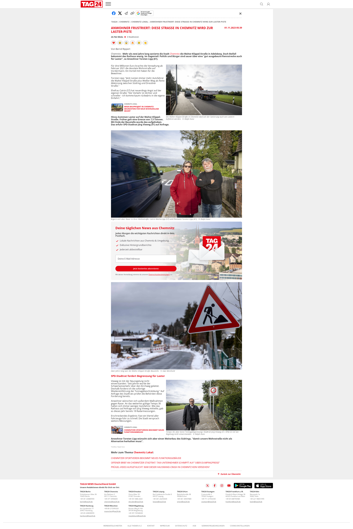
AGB (194, 526)
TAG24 (114, 22)
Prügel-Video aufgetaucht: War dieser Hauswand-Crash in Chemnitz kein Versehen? (160, 467)
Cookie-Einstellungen (240, 526)
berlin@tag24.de (86, 501)
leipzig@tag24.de (159, 501)
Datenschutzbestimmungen (159, 274)
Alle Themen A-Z (135, 526)
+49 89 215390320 (111, 508)
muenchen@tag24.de (112, 511)
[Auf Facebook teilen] (114, 13)
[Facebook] (214, 485)
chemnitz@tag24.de (112, 501)
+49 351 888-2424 (135, 499)
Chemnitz (124, 22)
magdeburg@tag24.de (137, 516)
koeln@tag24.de (256, 501)
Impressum (165, 526)
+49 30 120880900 (87, 499)
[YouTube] (229, 485)
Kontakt (151, 526)
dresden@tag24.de (136, 501)
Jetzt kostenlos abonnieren (146, 268)
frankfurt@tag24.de (233, 501)
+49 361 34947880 (184, 499)
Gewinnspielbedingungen (213, 526)
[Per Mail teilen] (126, 13)
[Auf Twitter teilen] (120, 13)
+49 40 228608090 (87, 513)
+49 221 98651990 (257, 499)
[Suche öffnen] (261, 4)
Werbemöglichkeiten (112, 526)
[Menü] (108, 4)
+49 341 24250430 (160, 499)
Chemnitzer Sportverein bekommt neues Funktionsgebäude (144, 431)
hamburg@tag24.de (87, 516)
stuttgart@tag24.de (208, 501)
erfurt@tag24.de (183, 501)
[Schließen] (240, 13)
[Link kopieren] (132, 13)
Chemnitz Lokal (139, 22)
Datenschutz (181, 526)
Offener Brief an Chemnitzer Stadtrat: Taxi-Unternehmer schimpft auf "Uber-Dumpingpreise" (165, 462)
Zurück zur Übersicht (231, 474)
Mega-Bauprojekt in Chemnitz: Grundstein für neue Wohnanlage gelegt (141, 109)
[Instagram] (221, 485)
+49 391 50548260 (136, 513)
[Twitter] (207, 485)
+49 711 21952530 (208, 499)
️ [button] (113, 42)
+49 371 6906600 (111, 499)
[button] (268, 4)
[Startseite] (92, 4)
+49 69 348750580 (233, 499)
